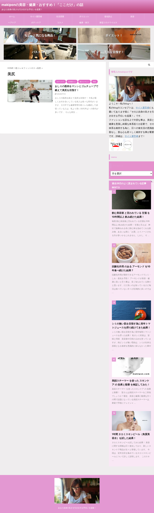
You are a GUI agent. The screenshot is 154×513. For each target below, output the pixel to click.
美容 (132, 16)
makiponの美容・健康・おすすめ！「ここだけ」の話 (42, 5)
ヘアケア (12, 22)
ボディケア (36, 22)
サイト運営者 (36, 16)
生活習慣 (60, 16)
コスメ (60, 22)
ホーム (12, 16)
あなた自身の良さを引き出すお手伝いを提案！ (77, 508)
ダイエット (84, 16)
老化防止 (108, 16)
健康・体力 (84, 22)
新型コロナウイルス (108, 22)
